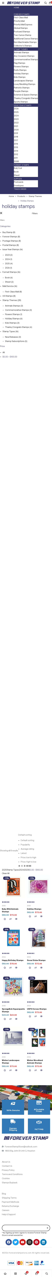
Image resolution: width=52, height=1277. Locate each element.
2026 (8, 267)
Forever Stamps (11, 236)
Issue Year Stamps (13, 249)
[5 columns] (30, 866)
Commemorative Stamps (18, 310)
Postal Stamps (11, 245)
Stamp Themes (35, 196)
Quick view (16, 919)
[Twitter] (15, 1242)
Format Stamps (11, 272)
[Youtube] (22, 1242)
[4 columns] (27, 866)
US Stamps (9, 296)
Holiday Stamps (13, 318)
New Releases (13, 337)
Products (21, 196)
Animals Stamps (14, 305)
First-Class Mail (13, 291)
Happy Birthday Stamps (12, 960)
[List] (19, 866)
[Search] (45, 3)
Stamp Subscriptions (16, 341)
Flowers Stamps (13, 314)
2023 (8, 255)
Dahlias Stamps (34, 909)
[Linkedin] (43, 1242)
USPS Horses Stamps (37, 1009)
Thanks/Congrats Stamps (18, 327)
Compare (10, 919)
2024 (8, 259)
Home (11, 196)
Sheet (9, 282)
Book (9, 277)
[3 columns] (24, 866)
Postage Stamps (12, 241)
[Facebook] (9, 1242)
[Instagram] (29, 1242)
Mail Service (10, 286)
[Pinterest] (36, 1242)
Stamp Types (10, 331)
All (4, 352)
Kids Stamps (12, 323)
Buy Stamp (9, 232)
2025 (9, 263)
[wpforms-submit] (47, 1228)
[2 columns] (22, 866)
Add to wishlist (5, 919)
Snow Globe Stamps (36, 960)
